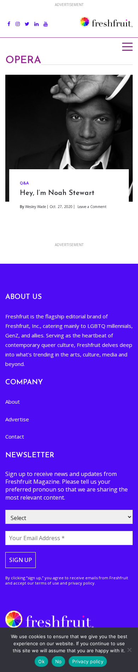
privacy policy (81, 583)
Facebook (8, 20)
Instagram (18, 20)
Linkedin (36, 20)
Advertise (17, 419)
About (12, 401)
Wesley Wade (35, 206)
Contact (14, 436)
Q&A (24, 183)
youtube (46, 20)
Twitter (27, 20)
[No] (129, 649)
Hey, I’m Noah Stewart (57, 193)
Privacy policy (87, 661)
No (58, 661)
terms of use (47, 583)
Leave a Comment (92, 206)
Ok (41, 661)
